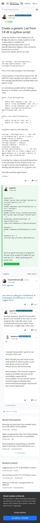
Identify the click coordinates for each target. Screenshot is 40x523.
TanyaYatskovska (14, 280)
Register (28, 3)
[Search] (21, 3)
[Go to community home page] (12, 3)
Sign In (34, 3)
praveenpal (18, 478)
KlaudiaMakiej (19, 487)
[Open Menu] (36, 9)
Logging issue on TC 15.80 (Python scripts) (19, 468)
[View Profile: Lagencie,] (6, 189)
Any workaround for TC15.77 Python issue (19, 475)
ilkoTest (14, 429)
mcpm (16, 470)
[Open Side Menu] (3, 3)
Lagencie (11, 15)
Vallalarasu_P (20, 298)
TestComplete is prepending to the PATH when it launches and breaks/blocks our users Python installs (18, 445)
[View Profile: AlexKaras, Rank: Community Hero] (7, 337)
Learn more (17, 506)
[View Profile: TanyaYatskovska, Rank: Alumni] (4, 281)
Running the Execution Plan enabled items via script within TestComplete (19, 425)
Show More (12, 405)
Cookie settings (20, 512)
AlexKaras (29, 295)
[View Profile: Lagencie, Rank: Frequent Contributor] (4, 16)
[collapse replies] (20, 278)
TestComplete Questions (11, 9)
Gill (12, 439)
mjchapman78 (16, 449)
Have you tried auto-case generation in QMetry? (17, 484)
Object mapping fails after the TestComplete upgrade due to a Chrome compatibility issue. (20, 435)
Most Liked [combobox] (32, 274)
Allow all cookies (20, 518)
